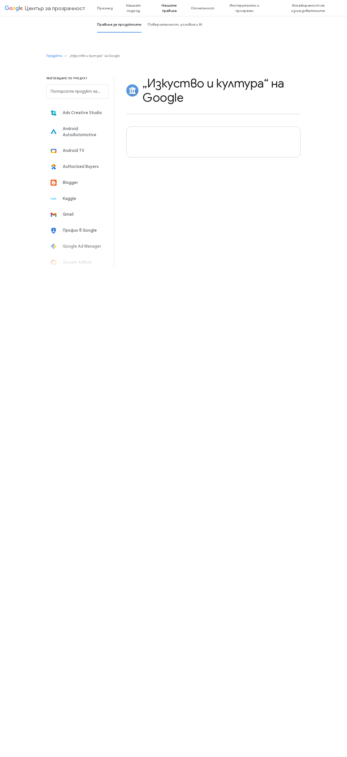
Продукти (54, 56)
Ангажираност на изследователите (308, 8)
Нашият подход (133, 8)
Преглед (105, 8)
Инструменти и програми (244, 8)
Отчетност (202, 8)
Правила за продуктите (119, 24)
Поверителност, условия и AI (175, 24)
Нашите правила (169, 8)
